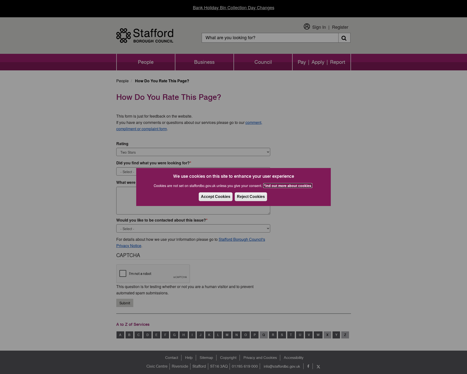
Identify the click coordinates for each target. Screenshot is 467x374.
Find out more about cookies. (287, 185)
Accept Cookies (215, 197)
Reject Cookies (251, 197)
